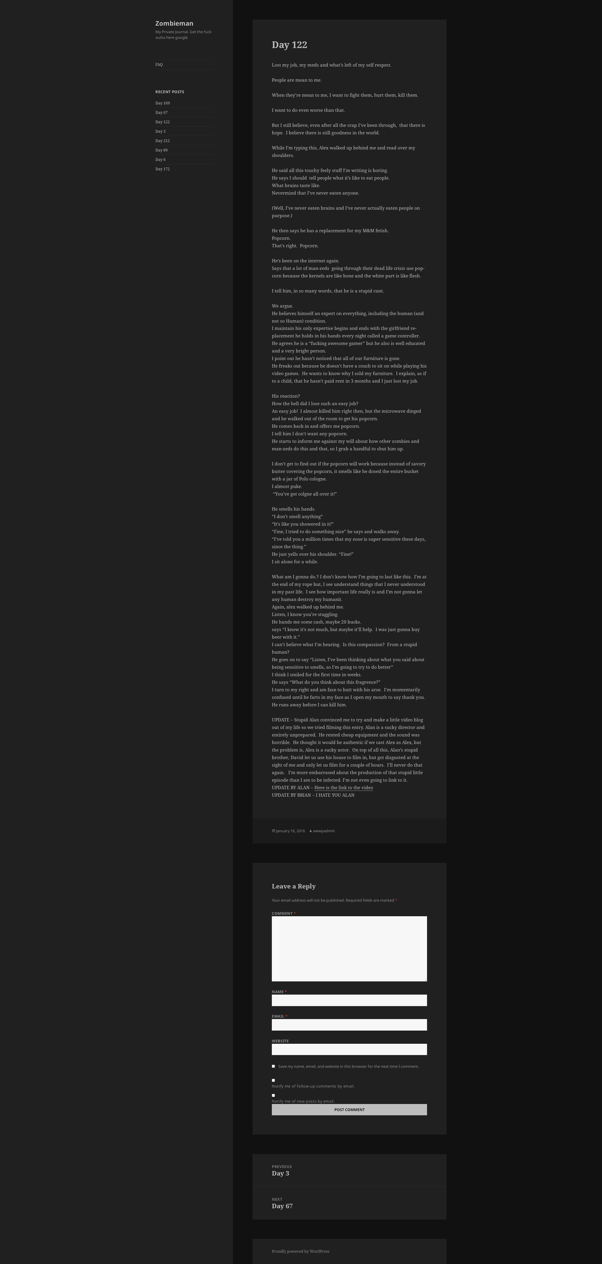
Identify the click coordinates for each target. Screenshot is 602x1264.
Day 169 (162, 103)
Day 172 (162, 169)
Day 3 (160, 131)
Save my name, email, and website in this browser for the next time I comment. (348, 1066)
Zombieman (174, 23)
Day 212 (162, 140)
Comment (284, 913)
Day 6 (160, 159)
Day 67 (161, 112)
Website (280, 1041)
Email (280, 1016)
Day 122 (162, 121)
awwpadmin (324, 830)
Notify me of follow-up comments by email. (313, 1086)
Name (279, 991)
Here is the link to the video (343, 787)
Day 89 (161, 150)
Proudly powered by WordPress (300, 1251)
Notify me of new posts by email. (303, 1101)
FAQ (159, 64)
